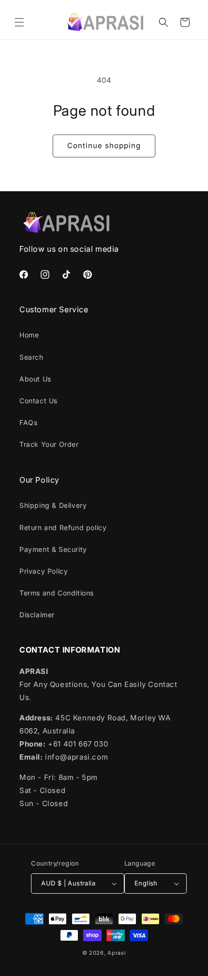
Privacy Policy (43, 571)
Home (29, 335)
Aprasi (116, 952)
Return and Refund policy (62, 527)
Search (31, 357)
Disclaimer (37, 614)
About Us (35, 379)
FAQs (28, 422)
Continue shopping (104, 145)
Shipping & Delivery (53, 505)
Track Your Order (49, 444)
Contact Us (38, 400)
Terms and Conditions (56, 593)
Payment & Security (53, 549)
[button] (19, 22)
